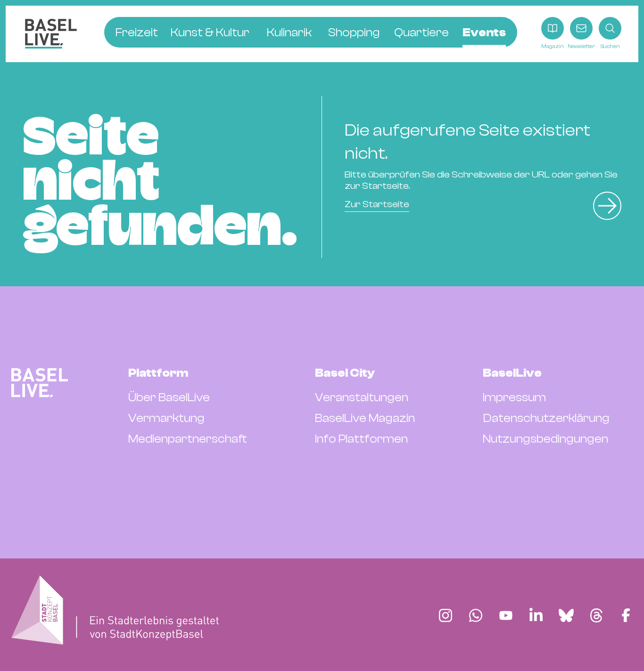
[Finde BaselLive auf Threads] (596, 615)
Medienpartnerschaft (187, 438)
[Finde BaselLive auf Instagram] (445, 615)
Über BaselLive (169, 397)
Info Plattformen (361, 438)
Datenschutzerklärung (546, 418)
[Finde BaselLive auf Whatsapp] (475, 615)
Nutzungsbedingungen (545, 438)
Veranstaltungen (361, 397)
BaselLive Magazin (365, 418)
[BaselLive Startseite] (51, 34)
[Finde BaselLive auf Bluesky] (566, 615)
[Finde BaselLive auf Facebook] (626, 615)
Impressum (514, 397)
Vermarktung (166, 418)
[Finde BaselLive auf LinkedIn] (536, 615)
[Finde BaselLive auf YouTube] (505, 615)
